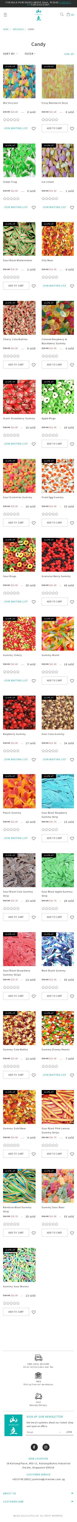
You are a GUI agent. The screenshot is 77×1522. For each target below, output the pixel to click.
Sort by (9, 53)
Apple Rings (49, 418)
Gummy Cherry (12, 655)
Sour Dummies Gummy (17, 497)
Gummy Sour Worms (16, 1286)
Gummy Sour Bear (53, 1207)
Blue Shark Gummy (54, 970)
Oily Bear (47, 260)
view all (69, 53)
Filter (29, 53)
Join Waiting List (16, 128)
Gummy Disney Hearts (56, 1049)
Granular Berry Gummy (56, 576)
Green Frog (10, 181)
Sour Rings (9, 576)
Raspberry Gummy (14, 734)
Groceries (18, 29)
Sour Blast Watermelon (17, 260)
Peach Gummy (12, 812)
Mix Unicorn (10, 102)
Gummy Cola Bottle (15, 1049)
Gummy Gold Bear (14, 1128)
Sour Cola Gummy (53, 734)
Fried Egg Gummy (53, 497)
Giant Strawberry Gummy (19, 418)
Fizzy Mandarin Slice (55, 102)
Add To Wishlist (35, 129)
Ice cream (48, 181)
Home (6, 29)
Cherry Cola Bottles (15, 339)
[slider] (11, 119)
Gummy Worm (51, 655)
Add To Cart (54, 128)
